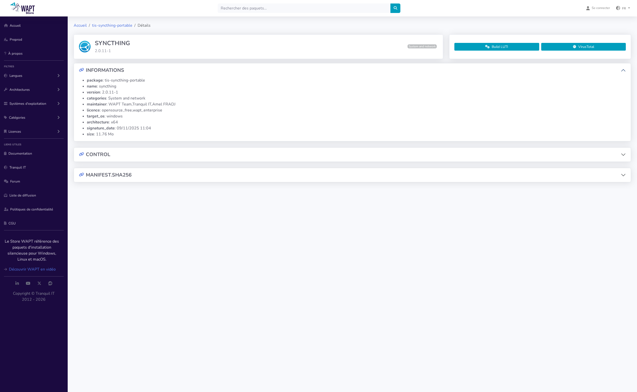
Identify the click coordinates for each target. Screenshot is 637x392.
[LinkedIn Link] (17, 284)
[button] (623, 8)
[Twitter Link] (39, 284)
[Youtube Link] (28, 284)
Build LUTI (499, 46)
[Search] (395, 8)
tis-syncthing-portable (112, 25)
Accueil (80, 25)
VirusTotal (585, 46)
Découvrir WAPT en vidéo (32, 269)
